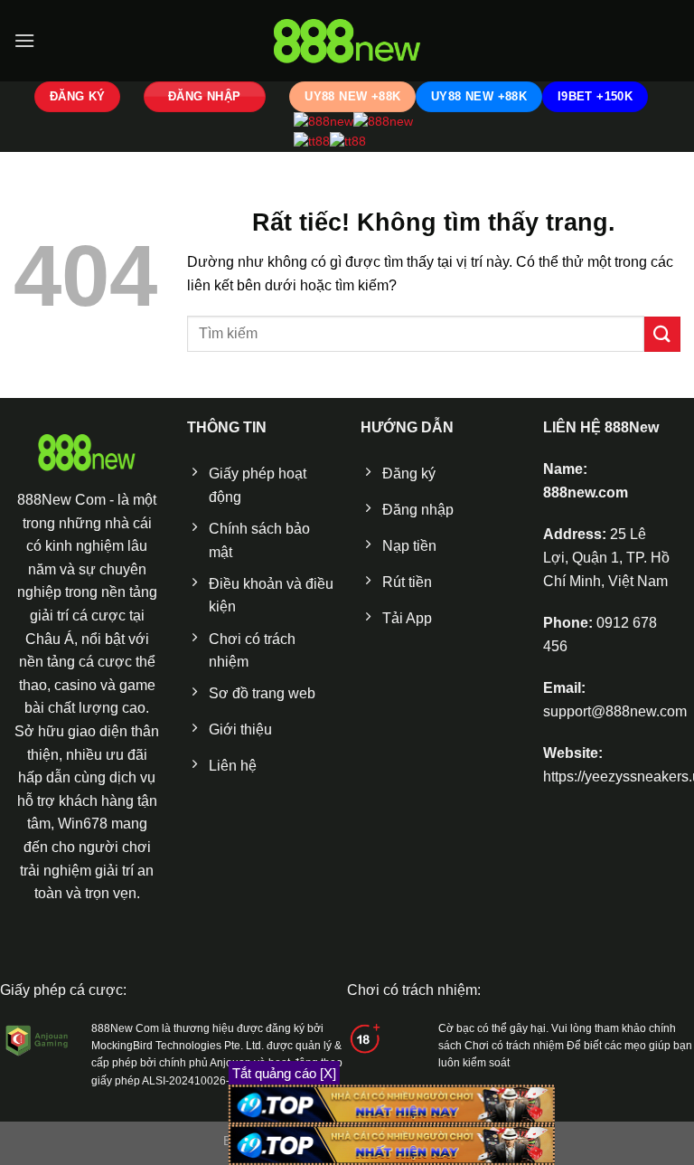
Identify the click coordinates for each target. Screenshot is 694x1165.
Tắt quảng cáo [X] (284, 1073)
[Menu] (24, 40)
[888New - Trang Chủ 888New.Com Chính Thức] (347, 41)
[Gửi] (662, 334)
